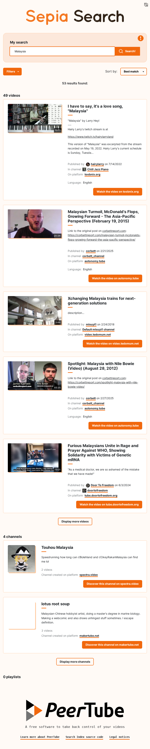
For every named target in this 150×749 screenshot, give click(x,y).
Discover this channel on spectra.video (113, 583)
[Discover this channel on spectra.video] (21, 566)
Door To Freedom (102, 485)
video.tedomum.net (98, 334)
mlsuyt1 (91, 324)
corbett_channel (93, 256)
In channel (74, 169)
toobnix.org (92, 174)
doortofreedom (97, 490)
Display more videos (75, 521)
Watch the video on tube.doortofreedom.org (109, 504)
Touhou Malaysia (57, 547)
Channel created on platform (59, 574)
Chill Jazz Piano (98, 169)
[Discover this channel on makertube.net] (21, 625)
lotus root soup (55, 604)
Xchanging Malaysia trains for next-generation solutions (102, 300)
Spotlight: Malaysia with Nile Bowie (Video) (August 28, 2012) (101, 366)
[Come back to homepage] (75, 16)
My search (19, 42)
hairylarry (97, 164)
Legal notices (119, 736)
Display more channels (75, 661)
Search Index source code (84, 736)
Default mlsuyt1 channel (98, 329)
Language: (74, 182)
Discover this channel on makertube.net (112, 644)
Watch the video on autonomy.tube (115, 278)
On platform (75, 174)
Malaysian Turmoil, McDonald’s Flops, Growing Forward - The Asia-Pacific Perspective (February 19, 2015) (103, 216)
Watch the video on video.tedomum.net (112, 343)
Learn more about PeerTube (39, 736)
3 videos (46, 630)
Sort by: (111, 71)
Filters (11, 71)
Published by (76, 164)
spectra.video (88, 574)
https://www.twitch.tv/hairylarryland (90, 136)
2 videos (46, 569)
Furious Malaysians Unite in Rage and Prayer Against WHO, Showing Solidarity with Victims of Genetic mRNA (103, 452)
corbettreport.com (114, 230)
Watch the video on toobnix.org (118, 191)
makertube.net (89, 635)
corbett (91, 251)
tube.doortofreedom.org (101, 495)
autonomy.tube (95, 261)
